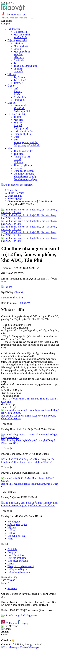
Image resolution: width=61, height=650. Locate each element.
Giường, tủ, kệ (21, 128)
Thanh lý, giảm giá (23, 165)
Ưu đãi (11, 563)
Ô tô (16, 88)
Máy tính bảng (21, 46)
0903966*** (24, 303)
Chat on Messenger (29, 647)
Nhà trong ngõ (15, 198)
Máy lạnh (18, 122)
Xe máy (18, 91)
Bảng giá (12, 552)
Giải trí (17, 159)
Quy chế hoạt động (17, 558)
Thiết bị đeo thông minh (26, 65)
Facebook (12, 588)
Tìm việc (18, 83)
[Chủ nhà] (6, 287)
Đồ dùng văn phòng (24, 173)
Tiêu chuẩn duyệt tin (18, 560)
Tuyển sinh (19, 77)
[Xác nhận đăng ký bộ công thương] (19, 615)
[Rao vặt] (13, 10)
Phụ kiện (18, 68)
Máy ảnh (18, 54)
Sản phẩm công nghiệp (25, 176)
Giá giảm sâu (20, 31)
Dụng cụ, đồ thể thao (24, 170)
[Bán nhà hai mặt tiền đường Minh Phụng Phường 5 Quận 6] (30, 481)
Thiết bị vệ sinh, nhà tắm (26, 142)
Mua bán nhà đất (22, 34)
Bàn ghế (18, 125)
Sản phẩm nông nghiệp (25, 179)
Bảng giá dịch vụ (16, 555)
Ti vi (16, 63)
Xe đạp (17, 94)
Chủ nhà (18, 292)
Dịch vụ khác (20, 105)
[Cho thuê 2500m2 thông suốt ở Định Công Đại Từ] (27, 459)
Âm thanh (19, 60)
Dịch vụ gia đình (22, 111)
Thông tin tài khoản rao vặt (21, 566)
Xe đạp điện (20, 97)
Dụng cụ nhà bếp (22, 134)
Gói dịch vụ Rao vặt (15, 14)
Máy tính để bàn (22, 51)
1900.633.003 (8, 580)
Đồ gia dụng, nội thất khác (27, 145)
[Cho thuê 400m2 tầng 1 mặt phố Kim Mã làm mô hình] (29, 502)
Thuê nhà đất (20, 37)
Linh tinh (18, 162)
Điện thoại (19, 43)
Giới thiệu (12, 549)
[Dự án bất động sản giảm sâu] (17, 184)
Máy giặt (18, 119)
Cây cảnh (18, 168)
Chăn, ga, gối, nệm (23, 131)
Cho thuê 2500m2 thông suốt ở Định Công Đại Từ (26, 462)
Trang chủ (13, 190)
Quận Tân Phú (15, 195)
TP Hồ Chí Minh (16, 193)
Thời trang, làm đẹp (23, 151)
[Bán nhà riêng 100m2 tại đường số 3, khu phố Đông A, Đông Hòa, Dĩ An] (30, 437)
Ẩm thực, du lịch (22, 156)
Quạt (16, 136)
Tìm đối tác (19, 108)
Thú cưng (18, 153)
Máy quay (19, 57)
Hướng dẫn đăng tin (17, 569)
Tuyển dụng (20, 80)
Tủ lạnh (17, 117)
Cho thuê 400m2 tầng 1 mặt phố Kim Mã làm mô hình (28, 505)
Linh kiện (18, 71)
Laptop (17, 48)
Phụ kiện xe (19, 100)
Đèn (16, 139)
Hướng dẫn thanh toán (19, 572)
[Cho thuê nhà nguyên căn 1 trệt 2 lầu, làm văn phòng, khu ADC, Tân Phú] (30, 212)
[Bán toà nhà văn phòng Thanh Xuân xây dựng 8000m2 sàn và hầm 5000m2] (30, 412)
